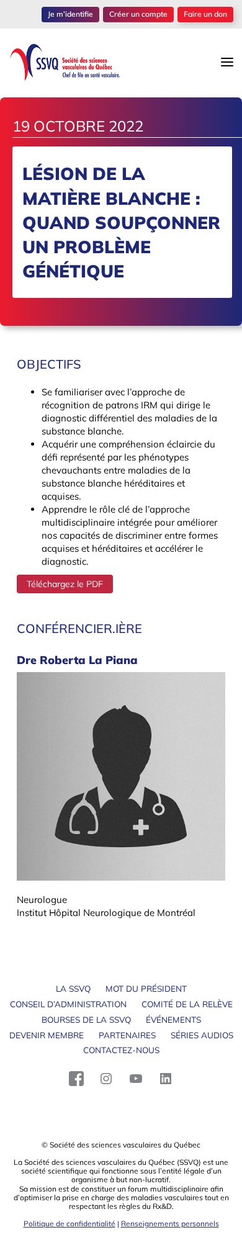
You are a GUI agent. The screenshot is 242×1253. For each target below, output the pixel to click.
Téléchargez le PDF (65, 584)
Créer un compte (138, 14)
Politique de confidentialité (69, 1223)
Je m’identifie (70, 14)
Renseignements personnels (170, 1223)
